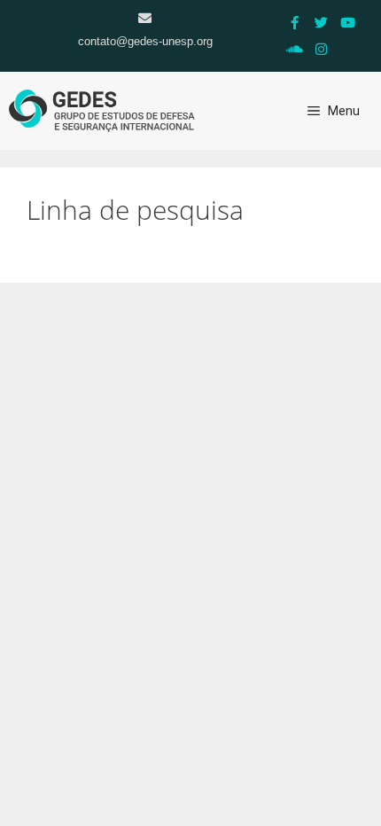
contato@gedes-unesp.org (145, 41)
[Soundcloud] (295, 48)
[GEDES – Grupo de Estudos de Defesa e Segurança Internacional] (102, 111)
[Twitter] (321, 22)
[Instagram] (321, 48)
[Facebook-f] (295, 22)
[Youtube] (348, 22)
